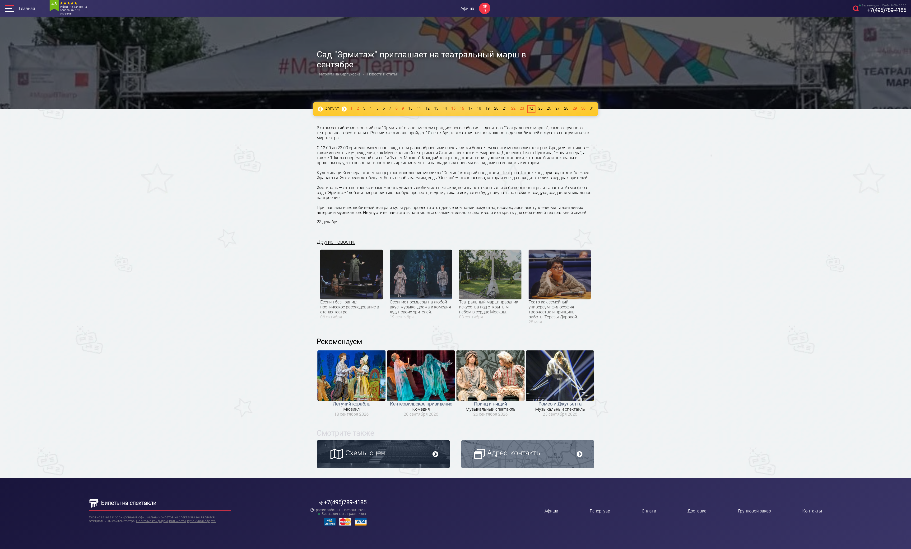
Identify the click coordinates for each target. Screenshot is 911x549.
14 (445, 108)
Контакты (812, 510)
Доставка (697, 510)
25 (540, 108)
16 (462, 108)
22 (513, 108)
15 (453, 108)
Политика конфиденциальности (161, 521)
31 (592, 108)
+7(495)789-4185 (886, 10)
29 (575, 108)
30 (583, 108)
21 (505, 108)
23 (522, 108)
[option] (351, 383)
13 (436, 108)
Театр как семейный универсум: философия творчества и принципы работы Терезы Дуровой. (553, 309)
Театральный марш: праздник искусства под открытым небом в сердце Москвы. (488, 306)
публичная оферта (201, 521)
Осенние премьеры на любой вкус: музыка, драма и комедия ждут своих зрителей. (420, 306)
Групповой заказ (754, 510)
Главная (27, 8)
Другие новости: (336, 242)
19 (487, 108)
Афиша (467, 8)
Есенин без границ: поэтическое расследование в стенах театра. (349, 306)
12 (427, 108)
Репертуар (600, 510)
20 (496, 108)
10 (410, 108)
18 (479, 108)
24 (531, 109)
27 (557, 108)
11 (419, 108)
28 (566, 108)
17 (470, 108)
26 (549, 108)
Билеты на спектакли (128, 503)
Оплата (649, 510)
